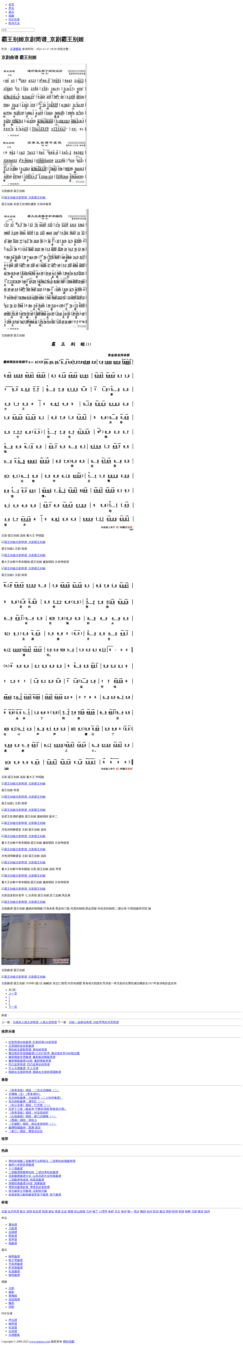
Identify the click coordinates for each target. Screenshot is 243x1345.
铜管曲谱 (14, 1275)
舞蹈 (143, 1211)
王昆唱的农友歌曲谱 (21, 1045)
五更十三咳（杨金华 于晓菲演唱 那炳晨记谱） (38, 1108)
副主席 (37, 1211)
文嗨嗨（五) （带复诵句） (25, 1094)
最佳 (162, 1211)
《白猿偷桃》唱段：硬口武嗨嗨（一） (33, 1116)
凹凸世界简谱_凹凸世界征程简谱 (29, 1064)
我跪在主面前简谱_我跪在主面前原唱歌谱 (35, 1071)
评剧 (11, 1306)
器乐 (11, 12)
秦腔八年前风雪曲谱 (21, 1164)
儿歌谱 (13, 1228)
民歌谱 (13, 1235)
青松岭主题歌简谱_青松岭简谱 (28, 1049)
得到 (168, 1211)
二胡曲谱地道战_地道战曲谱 (26, 1179)
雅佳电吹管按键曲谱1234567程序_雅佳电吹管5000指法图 (44, 1053)
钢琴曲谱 (14, 1256)
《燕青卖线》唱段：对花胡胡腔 (28, 1112)
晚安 (201, 1211)
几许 (89, 1211)
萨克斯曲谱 (16, 1267)
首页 (11, 4)
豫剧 (11, 1303)
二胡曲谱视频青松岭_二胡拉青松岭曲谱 (33, 1172)
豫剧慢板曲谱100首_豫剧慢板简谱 (30, 1060)
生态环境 (13, 1211)
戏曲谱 (13, 1243)
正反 (64, 1211)
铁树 (188, 1211)
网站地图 (68, 1341)
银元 (23, 1211)
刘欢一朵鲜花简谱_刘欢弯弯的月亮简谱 (94, 1022)
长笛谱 (13, 1327)
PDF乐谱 (14, 19)
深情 (29, 1211)
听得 (175, 1211)
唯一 (130, 1211)
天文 (117, 1211)
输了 (95, 1211)
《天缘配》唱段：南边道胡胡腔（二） (33, 1123)
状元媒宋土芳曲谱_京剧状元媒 (28, 1190)
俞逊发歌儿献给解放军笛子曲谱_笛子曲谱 (35, 1194)
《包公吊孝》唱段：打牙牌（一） (30, 1105)
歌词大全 (14, 23)
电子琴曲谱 (16, 1260)
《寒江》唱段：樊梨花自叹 (26, 1131)
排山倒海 (79, 1211)
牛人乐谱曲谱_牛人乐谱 (23, 1068)
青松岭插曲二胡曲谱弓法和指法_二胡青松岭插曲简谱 (42, 1161)
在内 (149, 1211)
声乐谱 (13, 1320)
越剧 (11, 1291)
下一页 (13, 1006)
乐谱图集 (15, 48)
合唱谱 (13, 1232)
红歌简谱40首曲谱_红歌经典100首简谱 (33, 1042)
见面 (4, 1211)
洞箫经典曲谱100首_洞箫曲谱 (27, 1183)
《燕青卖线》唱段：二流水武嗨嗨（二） (34, 1090)
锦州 (207, 1211)
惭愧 (70, 1211)
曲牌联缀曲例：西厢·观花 (25, 1127)
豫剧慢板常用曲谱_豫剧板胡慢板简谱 (32, 1057)
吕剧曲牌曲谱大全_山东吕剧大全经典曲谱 (35, 1175)
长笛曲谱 (14, 1271)
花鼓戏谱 (14, 1299)
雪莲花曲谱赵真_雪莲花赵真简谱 (29, 1187)
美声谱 (13, 1239)
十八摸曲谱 (16, 1168)
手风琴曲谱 (16, 1263)
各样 (111, 1211)
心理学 (103, 1211)
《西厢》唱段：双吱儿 (23, 1120)
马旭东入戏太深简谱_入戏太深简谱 (35, 1022)
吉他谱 (13, 1331)
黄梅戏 (13, 1295)
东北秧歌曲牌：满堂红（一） (27, 1101)
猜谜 (57, 1211)
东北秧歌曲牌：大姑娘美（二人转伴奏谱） (36, 1097)
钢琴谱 (13, 1323)
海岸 (124, 1211)
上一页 (13, 993)
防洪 (156, 1211)
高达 (136, 1211)
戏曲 (11, 15)
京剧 (194, 1211)
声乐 (11, 8)
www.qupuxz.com (39, 1341)
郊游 (181, 1211)
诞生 (51, 1211)
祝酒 (45, 1211)
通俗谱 (13, 1224)
